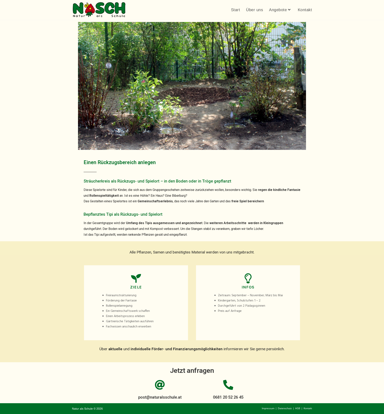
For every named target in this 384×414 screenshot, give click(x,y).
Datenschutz (285, 408)
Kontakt (308, 408)
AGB (297, 408)
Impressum (268, 408)
